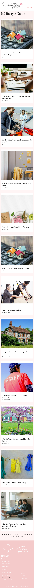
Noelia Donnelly (6, 312)
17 (18, 536)
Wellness (24, 578)
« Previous (4, 534)
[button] (28, 7)
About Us (4, 559)
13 (31, 534)
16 (16, 536)
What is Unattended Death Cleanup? (14, 483)
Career (23, 573)
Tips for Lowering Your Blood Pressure (15, 227)
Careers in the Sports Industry (12, 310)
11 (27, 534)
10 (25, 534)
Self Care (23, 576)
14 (11, 536)
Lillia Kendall (5, 57)
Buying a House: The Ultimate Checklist (15, 269)
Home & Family (5, 575)
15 (13, 536)
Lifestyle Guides (5, 577)
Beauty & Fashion (6, 572)
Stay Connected (5, 563)
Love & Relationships (7, 580)
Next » (21, 536)
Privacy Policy (5, 566)
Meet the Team (5, 561)
